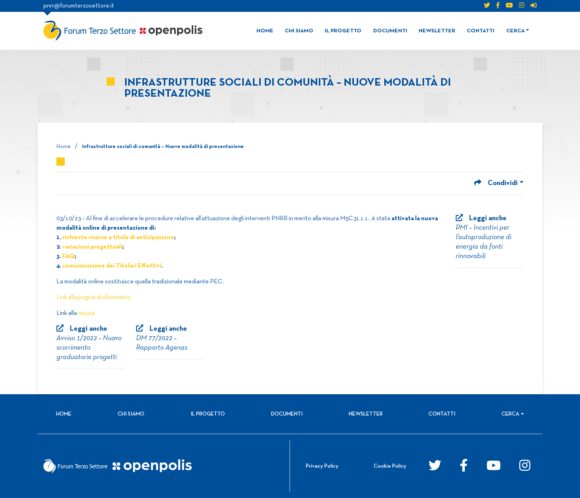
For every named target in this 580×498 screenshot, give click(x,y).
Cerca (515, 31)
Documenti (390, 31)
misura (86, 313)
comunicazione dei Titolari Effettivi (111, 266)
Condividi (503, 183)
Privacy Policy (322, 466)
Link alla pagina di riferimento (93, 297)
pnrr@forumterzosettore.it (78, 6)
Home (264, 31)
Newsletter (437, 31)
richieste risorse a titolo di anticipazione (118, 237)
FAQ (68, 256)
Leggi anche (483, 237)
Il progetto (343, 31)
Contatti (480, 31)
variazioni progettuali (92, 247)
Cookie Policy (390, 466)
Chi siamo (299, 31)
